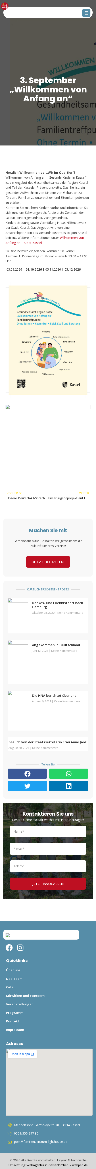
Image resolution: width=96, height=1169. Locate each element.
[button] (27, 774)
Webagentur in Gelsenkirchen (48, 1165)
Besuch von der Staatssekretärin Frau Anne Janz (47, 742)
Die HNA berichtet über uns (54, 695)
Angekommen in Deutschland (56, 645)
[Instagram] (20, 947)
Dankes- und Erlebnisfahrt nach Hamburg (57, 605)
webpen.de (80, 1165)
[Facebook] (9, 947)
